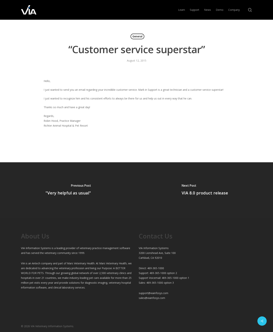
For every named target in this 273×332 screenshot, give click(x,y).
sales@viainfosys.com (152, 298)
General (137, 36)
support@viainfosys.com (153, 293)
